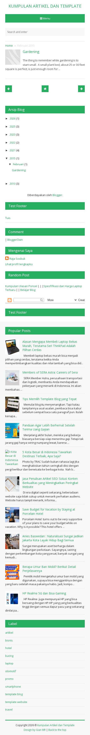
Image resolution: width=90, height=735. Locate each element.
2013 (13, 183)
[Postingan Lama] (81, 88)
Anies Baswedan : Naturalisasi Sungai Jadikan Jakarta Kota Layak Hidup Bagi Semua (52, 538)
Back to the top (57, 730)
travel (9, 709)
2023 (13, 134)
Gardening (31, 51)
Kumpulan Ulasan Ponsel (21, 286)
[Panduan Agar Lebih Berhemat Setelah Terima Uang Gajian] (12, 430)
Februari (18, 164)
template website (16, 702)
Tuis (7, 218)
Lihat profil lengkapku (19, 264)
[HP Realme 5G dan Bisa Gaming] (12, 598)
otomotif (10, 671)
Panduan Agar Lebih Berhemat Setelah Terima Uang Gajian (48, 427)
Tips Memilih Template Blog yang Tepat (49, 399)
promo (9, 679)
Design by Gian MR (35, 730)
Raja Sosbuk (17, 259)
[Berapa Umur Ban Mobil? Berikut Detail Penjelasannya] (12, 572)
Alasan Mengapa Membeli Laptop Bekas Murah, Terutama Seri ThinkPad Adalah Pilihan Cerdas (49, 346)
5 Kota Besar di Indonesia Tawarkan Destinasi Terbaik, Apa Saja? (47, 454)
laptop (9, 663)
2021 (13, 150)
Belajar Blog (27, 290)
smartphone (13, 686)
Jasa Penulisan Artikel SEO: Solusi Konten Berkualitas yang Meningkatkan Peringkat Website (50, 483)
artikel (9, 632)
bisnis (9, 640)
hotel (8, 648)
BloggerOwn (15, 240)
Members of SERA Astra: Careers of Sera (50, 372)
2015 (13, 158)
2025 (13, 126)
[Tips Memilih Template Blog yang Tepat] (12, 404)
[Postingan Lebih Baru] (8, 88)
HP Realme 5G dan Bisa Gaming (44, 593)
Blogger (57, 195)
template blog (14, 694)
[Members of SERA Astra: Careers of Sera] (12, 377)
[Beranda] (45, 88)
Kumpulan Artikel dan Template (56, 725)
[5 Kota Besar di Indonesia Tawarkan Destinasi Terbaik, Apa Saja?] (12, 457)
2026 (13, 118)
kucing (9, 656)
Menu (46, 18)
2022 (13, 142)
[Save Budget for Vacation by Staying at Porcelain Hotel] (12, 514)
